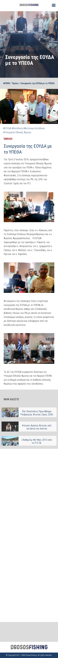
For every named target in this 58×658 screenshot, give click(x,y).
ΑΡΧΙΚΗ (6, 83)
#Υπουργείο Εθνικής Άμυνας (17, 132)
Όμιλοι (15, 83)
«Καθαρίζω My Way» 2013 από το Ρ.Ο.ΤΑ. (36, 441)
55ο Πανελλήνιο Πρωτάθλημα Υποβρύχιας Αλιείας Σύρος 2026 (36, 413)
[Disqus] (29, 491)
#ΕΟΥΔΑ (7, 128)
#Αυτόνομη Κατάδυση (34, 128)
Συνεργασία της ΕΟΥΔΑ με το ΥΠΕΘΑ (37, 83)
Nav (52, 5)
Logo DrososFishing (29, 5)
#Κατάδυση (17, 128)
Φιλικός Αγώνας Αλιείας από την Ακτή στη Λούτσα (36, 427)
